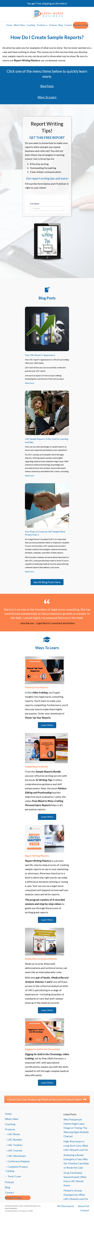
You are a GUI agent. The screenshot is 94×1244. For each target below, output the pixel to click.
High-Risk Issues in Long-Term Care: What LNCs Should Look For (76, 1145)
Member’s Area (81, 25)
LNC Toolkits (15, 1144)
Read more (29, 383)
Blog (61, 25)
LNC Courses (15, 1150)
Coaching (31, 25)
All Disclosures (65, 1206)
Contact (68, 25)
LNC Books (14, 1134)
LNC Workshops (17, 1155)
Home (9, 25)
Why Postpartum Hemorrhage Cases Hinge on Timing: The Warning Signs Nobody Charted (76, 1128)
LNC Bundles (15, 1139)
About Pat (83, 1206)
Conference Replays (19, 1161)
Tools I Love (14, 1176)
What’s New (19, 25)
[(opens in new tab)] (44, 670)
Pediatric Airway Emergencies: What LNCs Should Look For (76, 1194)
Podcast (53, 25)
